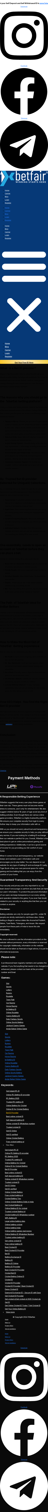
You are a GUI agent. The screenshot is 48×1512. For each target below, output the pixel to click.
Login (7, 200)
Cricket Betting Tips (13, 1198)
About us (7, 1322)
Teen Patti (10, 1000)
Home (7, 190)
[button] (24, 291)
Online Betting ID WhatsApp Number (19, 1234)
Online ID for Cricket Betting (17, 1109)
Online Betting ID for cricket (16, 1208)
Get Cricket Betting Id (13, 1205)
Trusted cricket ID (13, 1127)
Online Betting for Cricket (16, 1105)
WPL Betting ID (11, 1218)
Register (8, 203)
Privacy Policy (9, 1325)
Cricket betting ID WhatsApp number (19, 1215)
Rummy (9, 993)
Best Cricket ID (11, 1247)
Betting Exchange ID (13, 1257)
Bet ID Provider (12, 1113)
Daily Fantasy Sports (14, 1019)
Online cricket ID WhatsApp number (20, 1124)
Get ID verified (12, 1134)
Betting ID (9, 1260)
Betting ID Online (11, 1263)
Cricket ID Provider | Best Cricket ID (19, 1286)
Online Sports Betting (14, 1022)
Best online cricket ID (14, 1116)
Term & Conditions (10, 1329)
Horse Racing (11, 1006)
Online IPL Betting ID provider (18, 1095)
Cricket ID (9, 1280)
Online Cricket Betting (15, 1138)
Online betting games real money (18, 1231)
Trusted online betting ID (15, 1237)
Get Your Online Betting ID (15, 1309)
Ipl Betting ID (11, 1009)
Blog (6, 197)
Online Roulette (12, 1012)
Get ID (7, 1302)
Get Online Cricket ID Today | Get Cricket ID (22, 1305)
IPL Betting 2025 (12, 1098)
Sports (8, 987)
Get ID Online (11, 1131)
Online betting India (13, 1228)
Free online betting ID (13, 1244)
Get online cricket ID (13, 1241)
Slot (7, 983)
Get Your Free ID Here (24, 362)
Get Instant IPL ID (13, 1091)
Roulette (9, 996)
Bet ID (7, 1254)
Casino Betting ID (13, 1016)
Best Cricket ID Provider (14, 1250)
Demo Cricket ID (11, 1289)
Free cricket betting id (15, 1142)
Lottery (9, 990)
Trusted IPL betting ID (15, 1102)
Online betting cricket (13, 1224)
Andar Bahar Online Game (16, 1029)
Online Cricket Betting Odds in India (19, 1202)
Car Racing (10, 1003)
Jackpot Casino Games (15, 1025)
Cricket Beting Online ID (14, 1276)
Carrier (7, 193)
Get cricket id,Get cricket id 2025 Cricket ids (23, 1299)
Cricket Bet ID (10, 1273)
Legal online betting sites (15, 1221)
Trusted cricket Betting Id (15, 1211)
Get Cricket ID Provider (14, 1296)
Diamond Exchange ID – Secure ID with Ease (23, 1293)
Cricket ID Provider (12, 1283)
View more (10, 1312)
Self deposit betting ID (15, 1120)
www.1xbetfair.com (20, 3)
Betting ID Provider (12, 1267)
